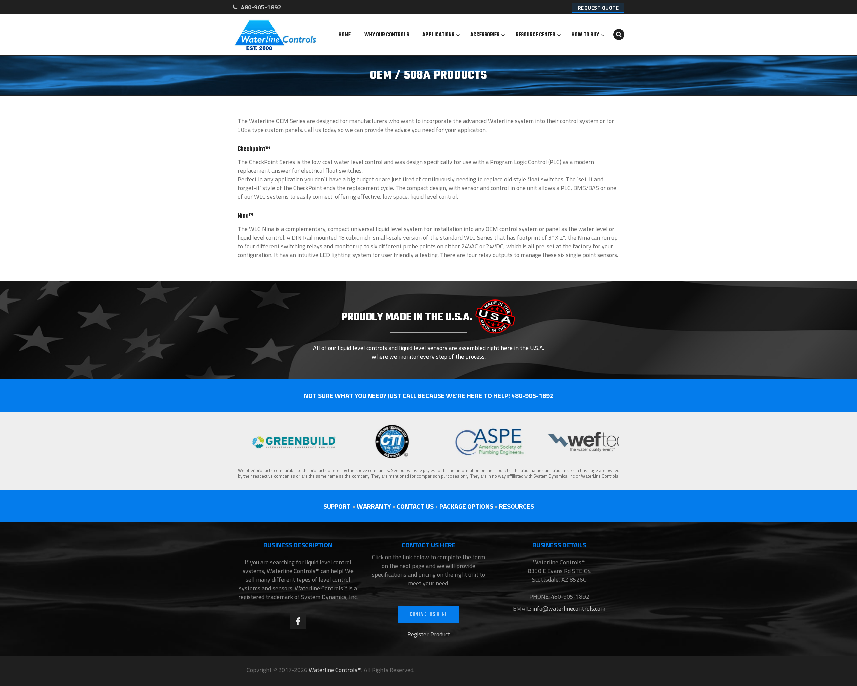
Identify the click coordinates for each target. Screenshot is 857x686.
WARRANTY (374, 506)
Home (344, 35)
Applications (438, 35)
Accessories (484, 35)
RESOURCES (516, 506)
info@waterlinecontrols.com (568, 608)
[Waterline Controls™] (275, 34)
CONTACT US (415, 506)
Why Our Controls (386, 35)
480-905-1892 (260, 7)
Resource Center (535, 35)
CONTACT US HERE (428, 615)
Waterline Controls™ (335, 669)
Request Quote (598, 8)
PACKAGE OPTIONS (466, 506)
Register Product (428, 634)
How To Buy (585, 35)
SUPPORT (337, 506)
